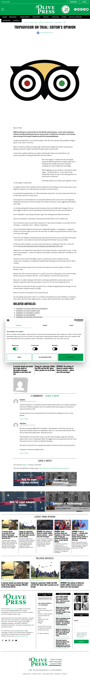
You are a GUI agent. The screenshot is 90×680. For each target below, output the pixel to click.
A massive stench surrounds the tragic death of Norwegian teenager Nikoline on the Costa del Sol (23, 370)
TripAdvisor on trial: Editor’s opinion (28, 313)
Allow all (71, 357)
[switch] (35, 348)
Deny (19, 357)
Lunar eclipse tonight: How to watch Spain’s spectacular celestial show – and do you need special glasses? (63, 599)
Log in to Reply (24, 419)
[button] (50, 598)
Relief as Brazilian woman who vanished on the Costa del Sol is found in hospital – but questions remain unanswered (63, 621)
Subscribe (73, 2)
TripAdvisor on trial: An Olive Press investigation (32, 308)
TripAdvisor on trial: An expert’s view (28, 311)
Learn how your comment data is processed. (54, 468)
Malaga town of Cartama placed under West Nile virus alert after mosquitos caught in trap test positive (63, 610)
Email (76, 620)
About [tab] (71, 325)
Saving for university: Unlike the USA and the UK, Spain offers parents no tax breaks (45, 368)
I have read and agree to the (82, 635)
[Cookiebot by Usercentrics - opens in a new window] (75, 320)
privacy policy (82, 636)
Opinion (41, 22)
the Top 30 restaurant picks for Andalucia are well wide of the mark (40, 246)
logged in (25, 465)
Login (84, 2)
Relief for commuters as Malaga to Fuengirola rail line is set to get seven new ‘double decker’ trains (63, 632)
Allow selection (45, 357)
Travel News (49, 22)
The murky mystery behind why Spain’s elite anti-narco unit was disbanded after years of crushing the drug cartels (63, 643)
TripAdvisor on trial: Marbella (25, 315)
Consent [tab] (18, 325)
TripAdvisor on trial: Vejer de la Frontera (29, 317)
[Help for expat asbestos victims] (29, 479)
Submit (81, 642)
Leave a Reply (52, 395)
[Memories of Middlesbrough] (61, 479)
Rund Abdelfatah (47, 32)
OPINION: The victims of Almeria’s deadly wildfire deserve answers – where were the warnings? (65, 369)
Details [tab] (45, 325)
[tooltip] (75, 9)
